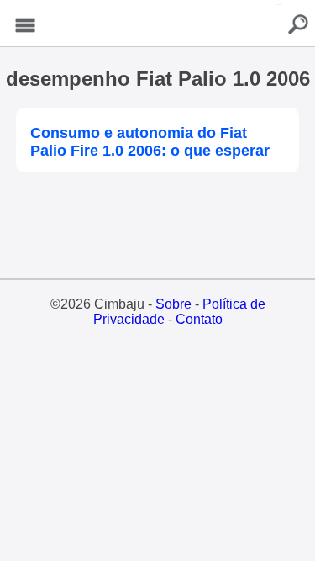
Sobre (173, 304)
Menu (25, 25)
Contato (199, 319)
